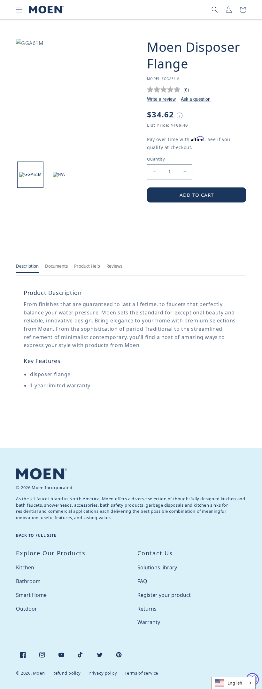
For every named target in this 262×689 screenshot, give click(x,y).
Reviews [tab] (114, 266)
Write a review (161, 99)
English (235, 683)
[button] (19, 10)
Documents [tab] (56, 266)
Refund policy (66, 673)
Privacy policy (103, 673)
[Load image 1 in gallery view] (30, 174)
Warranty (148, 622)
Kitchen (25, 567)
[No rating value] (165, 89)
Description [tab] (27, 266)
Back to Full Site (36, 535)
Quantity (156, 159)
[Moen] (41, 473)
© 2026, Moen (30, 673)
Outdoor (26, 608)
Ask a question (196, 99)
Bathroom (28, 581)
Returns (147, 608)
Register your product (164, 594)
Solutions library (157, 567)
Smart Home (31, 594)
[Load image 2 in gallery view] (59, 174)
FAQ (142, 581)
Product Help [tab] (87, 266)
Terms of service (141, 673)
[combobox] (233, 683)
